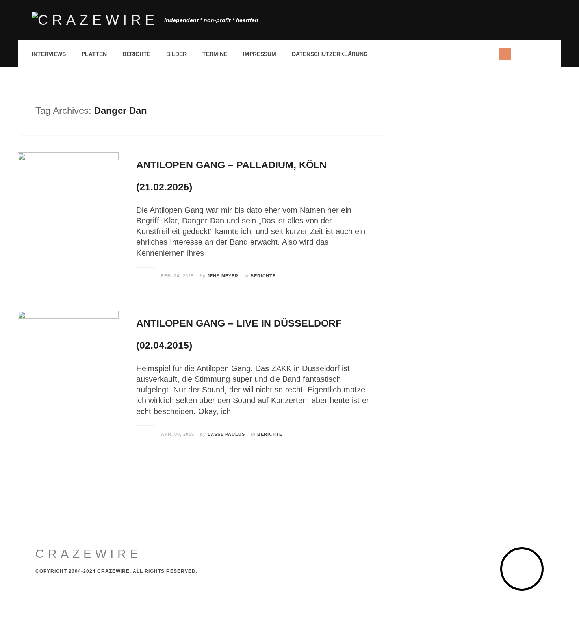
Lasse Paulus (226, 434)
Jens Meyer (222, 275)
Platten (94, 54)
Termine (214, 54)
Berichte (136, 54)
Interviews (49, 54)
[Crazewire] (95, 20)
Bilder (176, 54)
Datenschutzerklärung (330, 54)
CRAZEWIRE (88, 553)
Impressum (259, 54)
